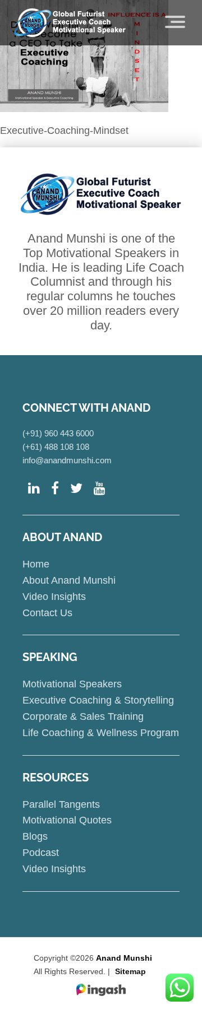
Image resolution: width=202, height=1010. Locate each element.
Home (35, 564)
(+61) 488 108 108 (55, 447)
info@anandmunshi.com (67, 460)
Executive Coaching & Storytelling (98, 700)
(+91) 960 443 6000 (58, 433)
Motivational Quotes (67, 820)
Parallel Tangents (61, 804)
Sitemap (130, 971)
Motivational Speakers (72, 684)
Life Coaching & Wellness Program (100, 732)
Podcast (40, 852)
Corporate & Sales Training (83, 716)
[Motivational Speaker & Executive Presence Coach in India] (69, 22)
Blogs (35, 836)
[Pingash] (101, 990)
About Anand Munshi (69, 580)
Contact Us (47, 612)
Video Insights (54, 596)
